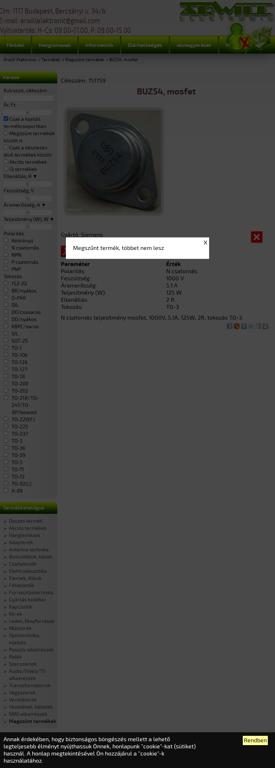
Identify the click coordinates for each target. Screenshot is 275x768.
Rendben (255, 740)
